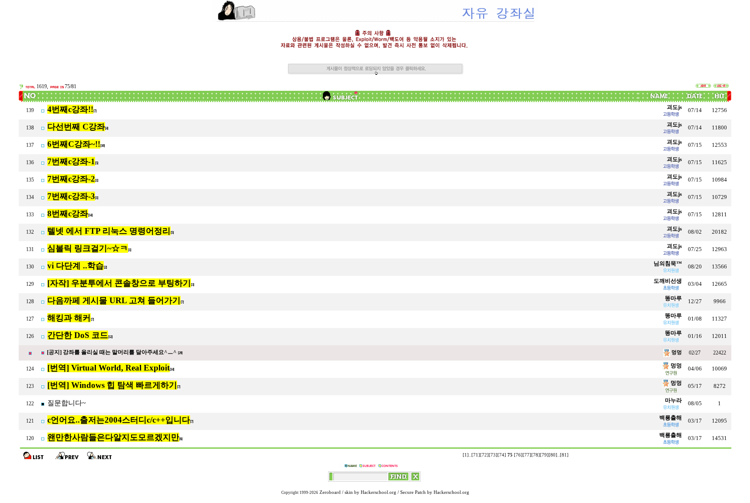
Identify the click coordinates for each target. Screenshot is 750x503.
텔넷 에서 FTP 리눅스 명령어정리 (109, 230)
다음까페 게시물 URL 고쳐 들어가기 (114, 300)
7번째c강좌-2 (71, 178)
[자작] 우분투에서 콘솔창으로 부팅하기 (119, 283)
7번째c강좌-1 (71, 161)
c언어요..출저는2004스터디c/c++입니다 (118, 419)
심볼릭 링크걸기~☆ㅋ (87, 248)
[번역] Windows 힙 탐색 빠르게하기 (112, 385)
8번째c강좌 (67, 213)
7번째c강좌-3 (71, 196)
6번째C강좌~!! (73, 144)
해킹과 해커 (69, 317)
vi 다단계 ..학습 (75, 265)
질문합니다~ (66, 403)
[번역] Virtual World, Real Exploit (108, 367)
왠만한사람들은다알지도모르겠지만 (113, 437)
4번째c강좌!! (70, 109)
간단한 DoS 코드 (77, 335)
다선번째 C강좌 (76, 126)
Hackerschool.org (378, 492)
